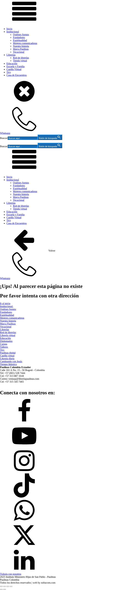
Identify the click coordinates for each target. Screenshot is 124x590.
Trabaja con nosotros (10, 574)
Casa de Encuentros (16, 75)
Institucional (12, 31)
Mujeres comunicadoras (25, 43)
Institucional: (6, 306)
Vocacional (18, 52)
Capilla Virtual (13, 69)
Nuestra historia (21, 46)
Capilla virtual (7, 355)
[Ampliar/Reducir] (1, 586)
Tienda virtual (20, 60)
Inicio (9, 28)
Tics (8, 72)
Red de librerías (21, 57)
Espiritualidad (20, 40)
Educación (11, 63)
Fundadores (19, 37)
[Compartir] (7, 586)
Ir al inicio (5, 303)
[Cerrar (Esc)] (11, 586)
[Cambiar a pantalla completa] (4, 586)
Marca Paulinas (21, 49)
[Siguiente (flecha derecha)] (4, 589)
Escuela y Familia (15, 66)
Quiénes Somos (21, 34)
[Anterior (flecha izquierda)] (1, 589)
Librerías (11, 54)
